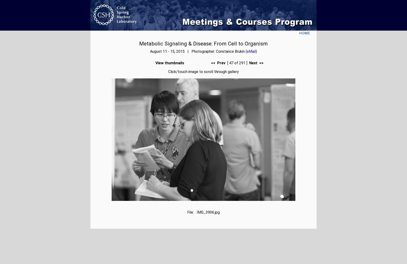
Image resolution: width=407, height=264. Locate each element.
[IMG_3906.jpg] (203, 199)
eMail (251, 51)
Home (304, 33)
